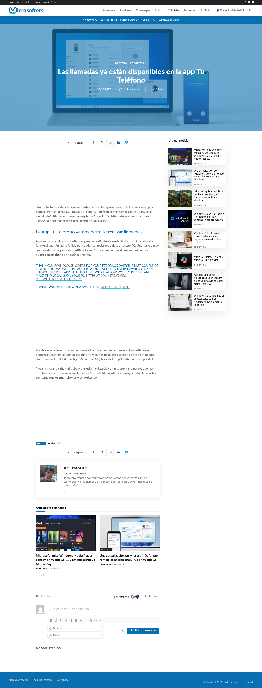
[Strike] (66, 620)
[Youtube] (253, 2)
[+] (101, 620)
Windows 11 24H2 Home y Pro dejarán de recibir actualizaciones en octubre (209, 217)
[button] (250, 10)
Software (121, 62)
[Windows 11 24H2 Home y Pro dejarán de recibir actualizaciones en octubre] (179, 219)
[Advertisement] (98, 176)
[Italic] (56, 620)
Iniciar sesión (152, 596)
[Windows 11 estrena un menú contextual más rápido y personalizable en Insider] (179, 239)
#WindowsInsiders (69, 265)
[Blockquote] (81, 620)
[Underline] (61, 620)
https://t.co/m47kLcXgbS (106, 275)
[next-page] (44, 575)
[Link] (91, 620)
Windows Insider (55, 443)
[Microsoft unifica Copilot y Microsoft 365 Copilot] (179, 260)
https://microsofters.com (75, 473)
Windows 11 (138, 62)
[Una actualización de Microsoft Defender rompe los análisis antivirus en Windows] (130, 533)
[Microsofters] (34, 10)
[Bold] (51, 620)
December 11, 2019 (115, 287)
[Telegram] (126, 142)
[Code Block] (86, 620)
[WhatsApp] (110, 142)
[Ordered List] (71, 620)
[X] (249, 2)
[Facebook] (241, 2)
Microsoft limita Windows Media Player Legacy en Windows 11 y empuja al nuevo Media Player (65, 560)
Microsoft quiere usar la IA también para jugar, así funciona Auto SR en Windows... (208, 196)
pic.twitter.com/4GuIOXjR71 (59, 279)
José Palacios (157, 89)
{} (95, 620)
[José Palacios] (50, 479)
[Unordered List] (76, 620)
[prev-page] (38, 575)
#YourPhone (52, 272)
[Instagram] (245, 2)
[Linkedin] (118, 142)
